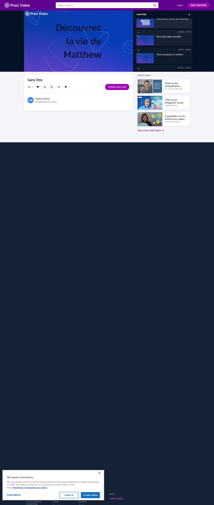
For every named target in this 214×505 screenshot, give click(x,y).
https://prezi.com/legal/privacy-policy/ (30, 488)
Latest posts (116, 498)
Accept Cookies (90, 495)
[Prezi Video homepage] (17, 5)
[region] (53, 485)
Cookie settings (14, 495)
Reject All (69, 495)
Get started (198, 5)
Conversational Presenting (34, 502)
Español (82, 501)
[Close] (99, 473)
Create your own (117, 87)
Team (55, 501)
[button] (189, 14)
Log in (180, 5)
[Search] (154, 5)
